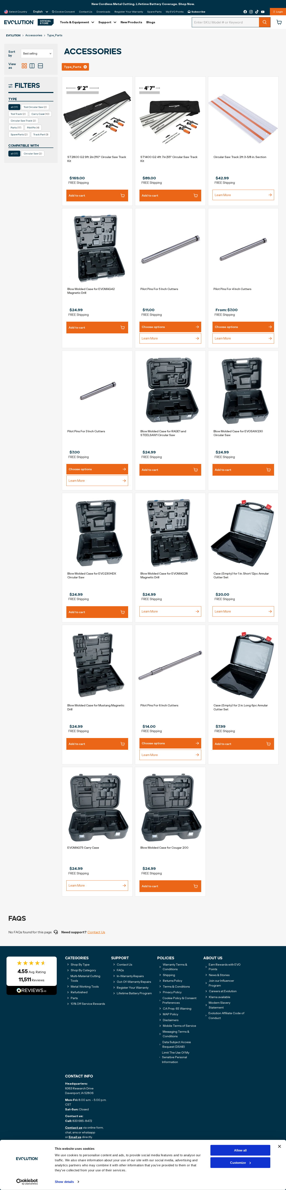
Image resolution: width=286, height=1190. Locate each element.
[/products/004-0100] (243, 117)
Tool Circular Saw (35, 107)
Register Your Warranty (129, 11)
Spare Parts (154, 11)
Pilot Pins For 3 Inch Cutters (86, 431)
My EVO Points (175, 11)
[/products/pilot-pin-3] (97, 391)
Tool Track (18, 113)
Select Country (18, 11)
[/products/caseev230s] (97, 533)
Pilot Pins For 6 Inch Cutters (159, 705)
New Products (131, 22)
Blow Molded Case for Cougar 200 (164, 847)
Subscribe (198, 11)
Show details (64, 1182)
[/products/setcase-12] (243, 533)
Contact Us (85, 11)
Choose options (153, 327)
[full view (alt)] (40, 66)
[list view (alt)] (32, 66)
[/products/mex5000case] (170, 807)
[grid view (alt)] (24, 65)
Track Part (40, 134)
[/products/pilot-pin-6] (170, 665)
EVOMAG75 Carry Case (83, 847)
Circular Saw (33, 153)
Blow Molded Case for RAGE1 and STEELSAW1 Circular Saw (163, 433)
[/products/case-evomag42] (97, 249)
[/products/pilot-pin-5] (170, 249)
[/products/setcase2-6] (243, 665)
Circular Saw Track (23, 120)
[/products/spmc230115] (243, 391)
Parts (16, 127)
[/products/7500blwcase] (97, 807)
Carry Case (40, 113)
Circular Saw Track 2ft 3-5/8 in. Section (240, 157)
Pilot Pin (33, 127)
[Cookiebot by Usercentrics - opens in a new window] (27, 1182)
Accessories (33, 35)
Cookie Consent (64, 11)
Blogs (150, 22)
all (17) (14, 107)
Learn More (223, 195)
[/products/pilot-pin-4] (243, 249)
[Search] (264, 22)
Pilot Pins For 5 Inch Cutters (159, 289)
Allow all (240, 1150)
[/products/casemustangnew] (97, 665)
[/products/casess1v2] (170, 391)
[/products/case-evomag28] (170, 533)
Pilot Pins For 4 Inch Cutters (232, 289)
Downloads (103, 11)
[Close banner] (279, 1146)
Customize (238, 1162)
